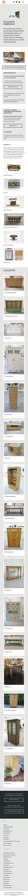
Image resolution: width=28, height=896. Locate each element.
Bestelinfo (13, 125)
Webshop (6, 839)
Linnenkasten (8, 871)
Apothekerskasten (9, 853)
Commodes (7, 861)
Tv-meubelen (7, 885)
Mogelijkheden (8, 827)
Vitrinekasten (8, 887)
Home (5, 825)
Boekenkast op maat (9, 855)
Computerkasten (8, 863)
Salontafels (7, 877)
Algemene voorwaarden (10, 894)
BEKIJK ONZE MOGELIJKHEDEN (14, 67)
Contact (6, 837)
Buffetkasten (7, 857)
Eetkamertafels (8, 867)
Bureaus (6, 859)
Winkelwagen (8, 843)
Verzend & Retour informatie (12, 841)
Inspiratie (6, 869)
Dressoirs (6, 865)
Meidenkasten (8, 873)
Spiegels (6, 883)
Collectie (6, 829)
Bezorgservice (13, 87)
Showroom (6, 879)
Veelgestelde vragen (14, 811)
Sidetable (6, 881)
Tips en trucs (14, 799)
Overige (6, 875)
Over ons (6, 835)
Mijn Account (7, 845)
